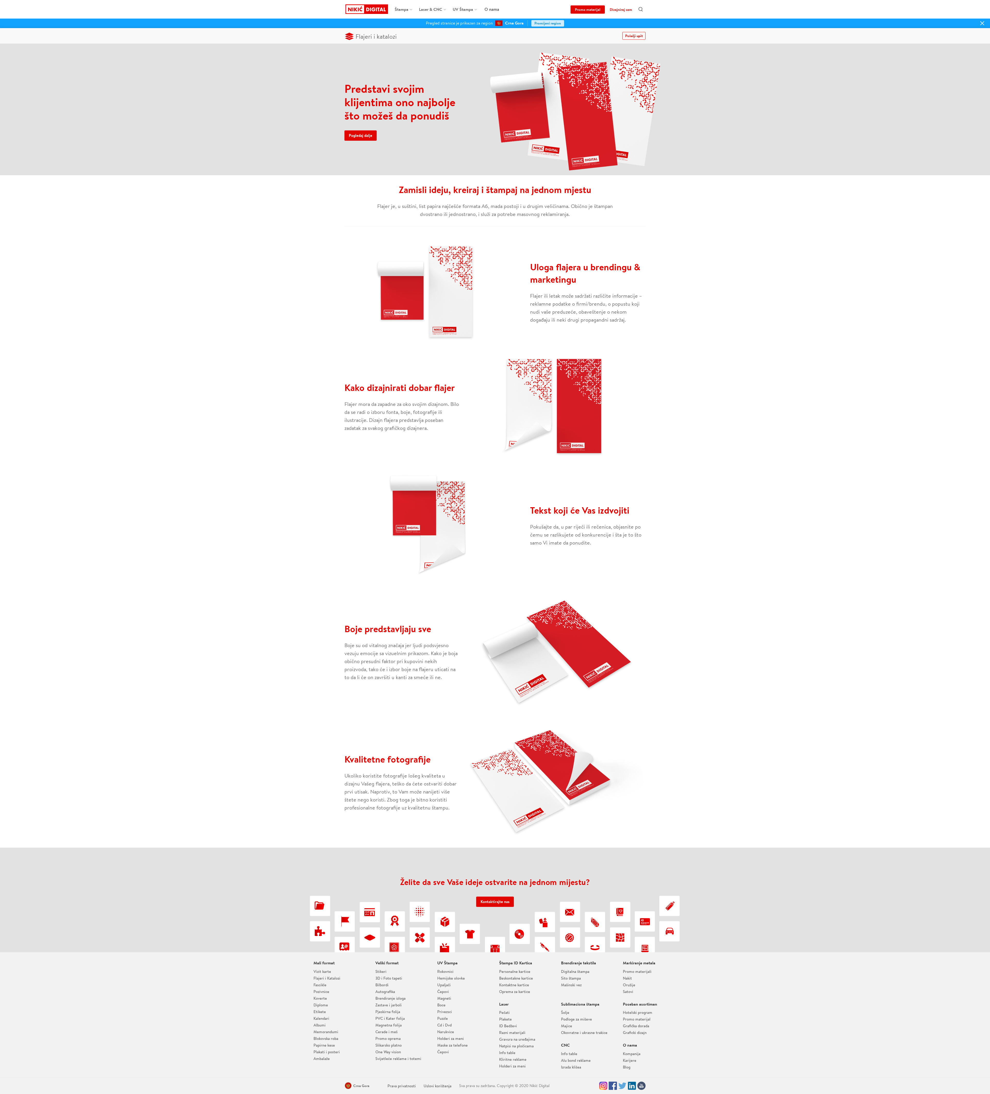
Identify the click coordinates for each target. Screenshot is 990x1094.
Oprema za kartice (514, 991)
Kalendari (321, 1018)
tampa (401, 9)
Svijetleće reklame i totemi (398, 1058)
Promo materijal (587, 9)
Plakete (505, 1019)
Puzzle (442, 1018)
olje (565, 1012)
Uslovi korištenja (437, 1086)
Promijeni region (547, 23)
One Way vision (388, 1052)
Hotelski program (637, 1012)
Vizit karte (322, 971)
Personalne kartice (514, 971)
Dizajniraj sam (621, 9)
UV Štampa (463, 9)
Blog (626, 1067)
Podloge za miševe (576, 1019)
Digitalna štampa (575, 971)
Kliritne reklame (512, 1059)
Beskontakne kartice (516, 978)
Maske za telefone (452, 1045)
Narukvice (445, 1032)
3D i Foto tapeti (388, 978)
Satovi (628, 991)
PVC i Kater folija (390, 1018)
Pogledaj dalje (360, 135)
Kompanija (631, 1054)
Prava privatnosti (401, 1086)
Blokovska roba (326, 1038)
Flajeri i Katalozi (327, 978)
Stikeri (380, 971)
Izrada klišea (571, 1067)
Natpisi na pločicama (516, 1046)
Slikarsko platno (388, 1045)
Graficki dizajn (635, 1032)
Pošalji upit (634, 35)
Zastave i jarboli (388, 1005)
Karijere (629, 1060)
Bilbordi (382, 985)
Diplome (321, 1005)
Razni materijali (512, 1032)
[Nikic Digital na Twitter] (622, 1086)
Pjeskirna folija (387, 1012)
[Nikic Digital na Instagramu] (603, 1086)
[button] (358, 1086)
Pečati (504, 1012)
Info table (507, 1053)
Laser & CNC (430, 9)
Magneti (444, 998)
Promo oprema (388, 1038)
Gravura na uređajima (517, 1039)
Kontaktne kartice (514, 985)
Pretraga (641, 9)
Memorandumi (326, 1032)
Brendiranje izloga (390, 998)
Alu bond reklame (576, 1060)
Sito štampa (571, 978)
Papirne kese (324, 1045)
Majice (566, 1026)
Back (8, 7)
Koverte (320, 998)
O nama (491, 9)
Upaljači (444, 985)
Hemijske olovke (451, 978)
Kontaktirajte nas (495, 901)
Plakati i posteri (327, 1052)
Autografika (385, 991)
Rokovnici (445, 971)
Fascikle (320, 985)
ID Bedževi (508, 1026)
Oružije (629, 985)
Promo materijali (637, 971)
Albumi (320, 1025)
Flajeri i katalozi (376, 36)
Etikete (320, 1012)
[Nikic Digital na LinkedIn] (632, 1086)
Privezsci (444, 1012)
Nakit (627, 978)
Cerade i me (386, 1032)
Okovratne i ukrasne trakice (584, 1032)
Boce (441, 1005)
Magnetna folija (388, 1025)
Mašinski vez (571, 985)
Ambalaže (322, 1058)
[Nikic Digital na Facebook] (613, 1086)
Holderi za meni (450, 1038)
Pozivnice (321, 991)
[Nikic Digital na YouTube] (641, 1086)
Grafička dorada (636, 1026)
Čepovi (443, 991)
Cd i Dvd (444, 1025)
